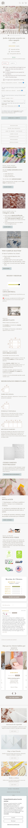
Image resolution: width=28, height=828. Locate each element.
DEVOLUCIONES (14, 142)
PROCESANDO (14, 139)
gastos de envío (7, 58)
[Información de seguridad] (14, 715)
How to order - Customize (14, 131)
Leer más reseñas (14, 697)
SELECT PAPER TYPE (7, 98)
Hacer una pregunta (14, 128)
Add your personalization (10, 106)
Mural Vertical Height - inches (11, 90)
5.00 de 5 (18, 582)
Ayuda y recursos (13, 788)
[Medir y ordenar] (14, 769)
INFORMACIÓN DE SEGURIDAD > (12, 474)
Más (13, 795)
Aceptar (13, 817)
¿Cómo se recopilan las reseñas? (9, 639)
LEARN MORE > (7, 226)
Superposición (14, 136)
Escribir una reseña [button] (14, 597)
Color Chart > (8, 186)
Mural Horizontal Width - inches (12, 82)
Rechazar (13, 821)
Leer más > (14, 731)
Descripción (14, 125)
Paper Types (4, 104)
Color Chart (16, 110)
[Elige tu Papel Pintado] (14, 742)
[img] (5, 610)
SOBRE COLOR (14, 134)
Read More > (6, 268)
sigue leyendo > (8, 519)
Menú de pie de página (13, 792)
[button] (12, 46)
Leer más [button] (4, 632)
